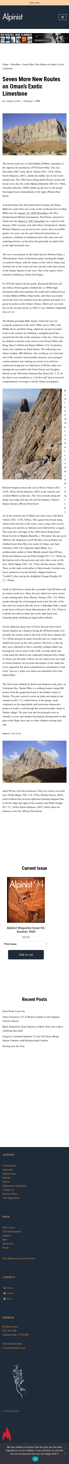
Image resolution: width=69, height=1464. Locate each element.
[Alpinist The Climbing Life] (13, 17)
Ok (35, 1459)
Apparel (7, 1235)
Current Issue (9, 1165)
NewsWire (15, 64)
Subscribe (34, 2)
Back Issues (9, 1227)
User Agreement (11, 1197)
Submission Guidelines (14, 1185)
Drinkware (8, 1243)
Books (6, 1247)
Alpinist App (9, 1173)
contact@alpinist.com (14, 1347)
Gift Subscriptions (12, 1231)
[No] (64, 1453)
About (6, 1181)
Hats (5, 1239)
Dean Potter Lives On (14, 1011)
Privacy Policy (10, 1193)
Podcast (7, 1177)
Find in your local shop (19, 1258)
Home (5, 64)
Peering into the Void (13, 1046)
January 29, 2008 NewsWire (32, 213)
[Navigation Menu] (62, 17)
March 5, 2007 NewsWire (31, 221)
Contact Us (8, 1189)
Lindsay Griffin (13, 101)
